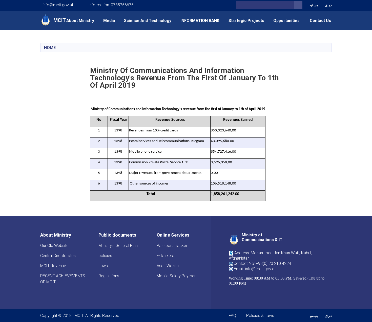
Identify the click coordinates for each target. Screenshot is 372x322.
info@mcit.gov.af (58, 5)
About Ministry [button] (80, 20)
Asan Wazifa (168, 265)
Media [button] (109, 20)
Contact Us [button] (320, 20)
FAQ (232, 315)
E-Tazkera (165, 255)
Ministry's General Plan (118, 245)
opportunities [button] (287, 20)
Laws (103, 265)
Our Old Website (54, 245)
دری (328, 5)
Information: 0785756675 (111, 5)
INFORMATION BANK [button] (199, 20)
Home (50, 47)
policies (105, 255)
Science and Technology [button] (147, 20)
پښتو (314, 5)
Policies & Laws (260, 315)
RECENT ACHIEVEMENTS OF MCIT (62, 278)
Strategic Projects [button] (246, 20)
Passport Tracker (172, 245)
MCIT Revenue (53, 265)
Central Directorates (58, 255)
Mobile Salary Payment (177, 275)
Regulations (108, 275)
